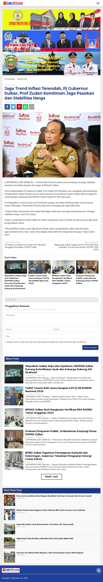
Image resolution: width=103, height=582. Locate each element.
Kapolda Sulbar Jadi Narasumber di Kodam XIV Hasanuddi (44, 524)
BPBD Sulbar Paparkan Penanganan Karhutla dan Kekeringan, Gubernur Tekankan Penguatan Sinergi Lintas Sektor (58, 456)
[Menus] (98, 3)
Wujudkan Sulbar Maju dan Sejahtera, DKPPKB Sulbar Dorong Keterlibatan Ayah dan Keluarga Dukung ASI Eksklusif (59, 369)
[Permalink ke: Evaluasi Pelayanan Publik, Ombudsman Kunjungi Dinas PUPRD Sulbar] (87, 267)
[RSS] (98, 571)
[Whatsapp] (25, 107)
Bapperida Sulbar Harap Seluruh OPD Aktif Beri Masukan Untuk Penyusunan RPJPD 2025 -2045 (76, 246)
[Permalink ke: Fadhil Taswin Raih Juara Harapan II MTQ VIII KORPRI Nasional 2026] (39, 267)
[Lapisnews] (13, 3)
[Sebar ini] (7, 107)
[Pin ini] (19, 107)
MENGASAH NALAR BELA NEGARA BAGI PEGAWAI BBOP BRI (44, 538)
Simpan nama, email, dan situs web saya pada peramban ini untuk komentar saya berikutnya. (46, 342)
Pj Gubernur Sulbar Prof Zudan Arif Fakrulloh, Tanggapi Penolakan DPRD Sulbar (25, 244)
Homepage (10, 79)
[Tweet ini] (13, 107)
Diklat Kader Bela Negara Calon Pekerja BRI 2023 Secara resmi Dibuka (50, 510)
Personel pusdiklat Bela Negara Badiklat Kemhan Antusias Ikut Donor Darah (53, 496)
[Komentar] (31, 107)
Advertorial (22, 79)
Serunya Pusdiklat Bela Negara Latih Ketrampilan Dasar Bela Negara (49, 553)
